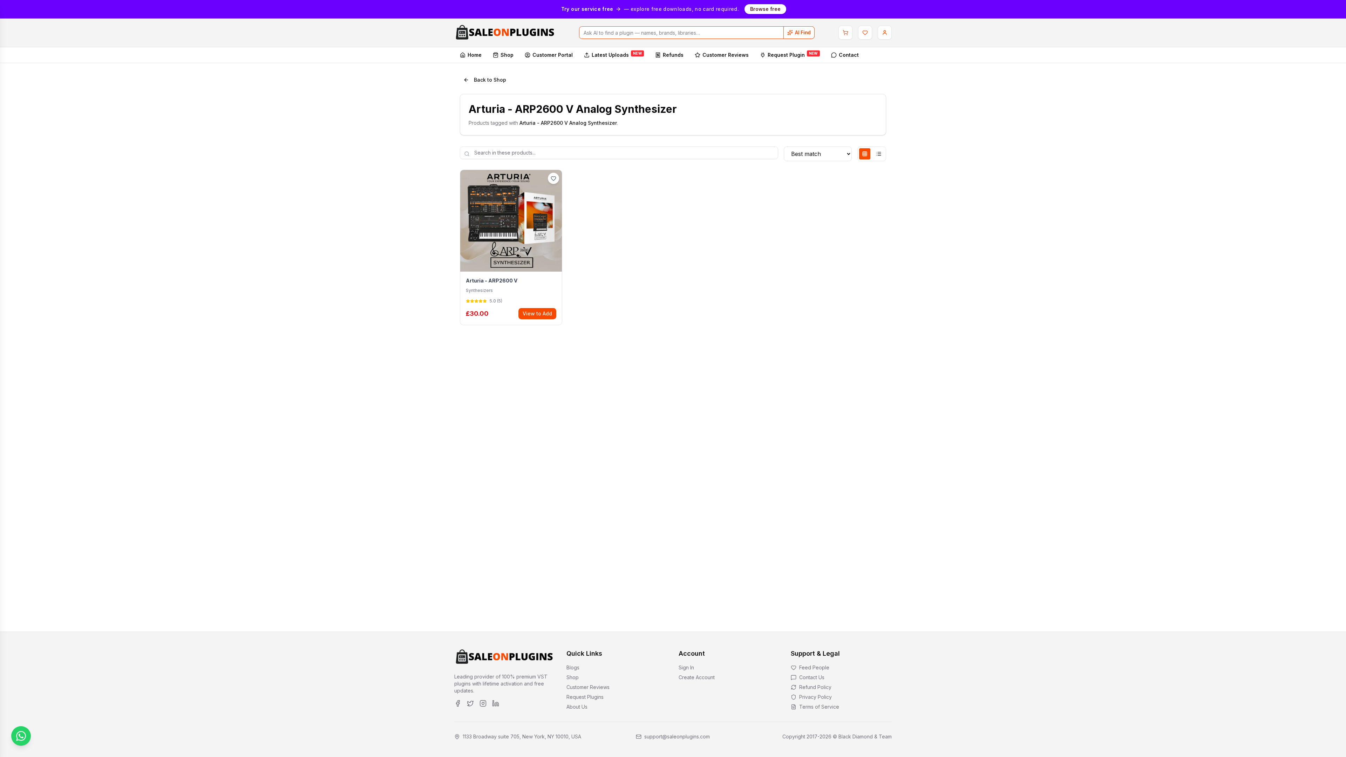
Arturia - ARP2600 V (491, 281)
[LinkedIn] (495, 703)
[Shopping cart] (845, 33)
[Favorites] (865, 33)
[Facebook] (457, 703)
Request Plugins (585, 697)
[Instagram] (483, 703)
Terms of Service (819, 707)
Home (475, 55)
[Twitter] (470, 703)
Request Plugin (793, 54)
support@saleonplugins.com (677, 736)
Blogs (572, 667)
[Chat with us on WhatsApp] (21, 736)
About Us (576, 707)
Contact (849, 55)
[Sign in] (885, 33)
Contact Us (811, 677)
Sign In (686, 667)
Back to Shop (490, 80)
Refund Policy (815, 687)
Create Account (697, 677)
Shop (507, 55)
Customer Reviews (725, 55)
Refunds (673, 55)
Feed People (814, 667)
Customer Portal (552, 55)
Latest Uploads (617, 54)
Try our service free (587, 9)
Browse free (765, 9)
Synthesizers (479, 290)
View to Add (537, 313)
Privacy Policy (815, 697)
